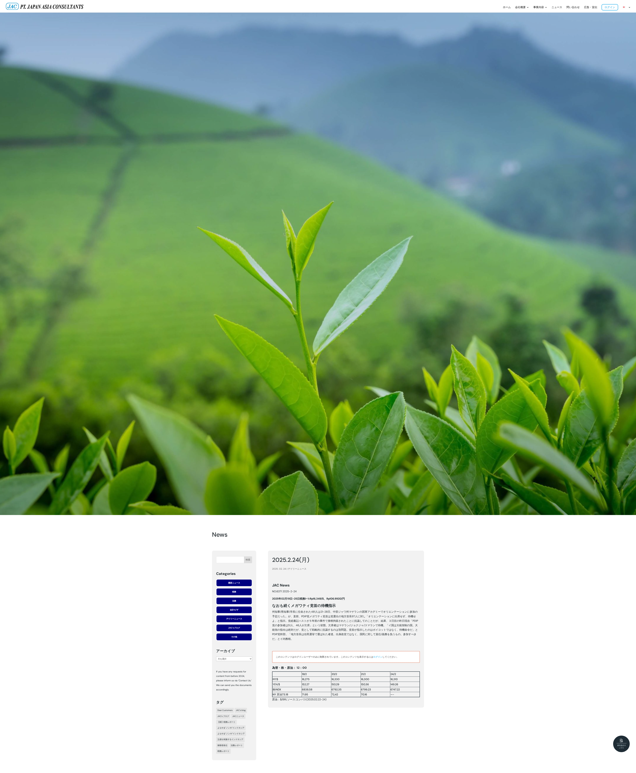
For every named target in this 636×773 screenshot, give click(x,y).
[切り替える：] (626, 9)
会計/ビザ (234, 610)
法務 (234, 601)
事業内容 (538, 7)
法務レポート (237, 745)
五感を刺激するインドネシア (230, 739)
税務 (234, 592)
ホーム (507, 7)
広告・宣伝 (590, 7)
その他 (234, 637)
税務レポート (223, 751)
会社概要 (520, 7)
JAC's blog (241, 710)
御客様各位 (222, 745)
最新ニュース (234, 583)
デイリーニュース (234, 619)
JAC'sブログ (234, 628)
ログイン (610, 7)
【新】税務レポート (226, 722)
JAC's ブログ (223, 716)
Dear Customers (225, 710)
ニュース (557, 7)
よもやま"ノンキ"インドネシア (230, 727)
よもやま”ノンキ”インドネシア (231, 733)
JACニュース (238, 716)
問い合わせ (573, 7)
